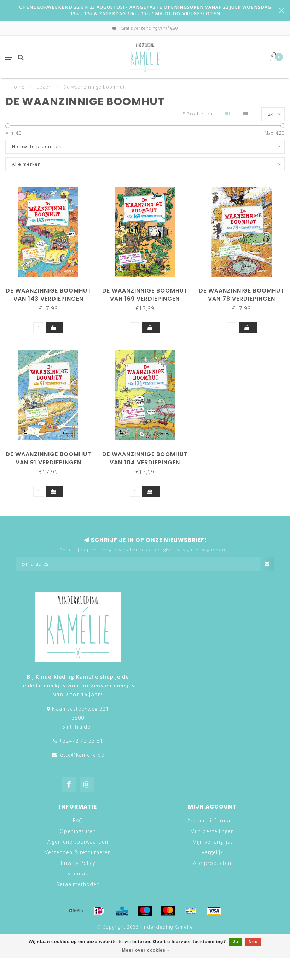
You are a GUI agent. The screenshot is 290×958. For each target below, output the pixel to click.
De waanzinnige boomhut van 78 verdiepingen (241, 295)
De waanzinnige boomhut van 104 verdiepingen (145, 458)
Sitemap (78, 873)
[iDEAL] (99, 911)
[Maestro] (145, 911)
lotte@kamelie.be (81, 755)
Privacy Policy (78, 863)
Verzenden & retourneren (78, 852)
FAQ (78, 820)
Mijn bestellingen (212, 831)
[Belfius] (76, 911)
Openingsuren (78, 831)
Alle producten (212, 863)
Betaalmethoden (78, 884)
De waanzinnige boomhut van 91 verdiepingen (48, 458)
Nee (253, 941)
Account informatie (212, 820)
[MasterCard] (168, 911)
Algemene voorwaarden (77, 841)
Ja (235, 941)
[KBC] (122, 911)
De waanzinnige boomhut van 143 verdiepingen (48, 295)
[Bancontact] (191, 911)
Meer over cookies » (146, 950)
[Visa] (214, 911)
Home (18, 87)
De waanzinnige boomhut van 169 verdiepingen (145, 295)
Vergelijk (212, 852)
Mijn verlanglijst (212, 841)
